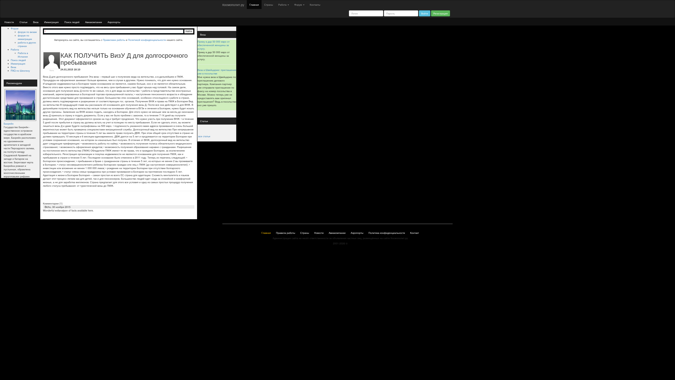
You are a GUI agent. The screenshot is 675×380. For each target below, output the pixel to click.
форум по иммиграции (25, 37)
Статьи (23, 22)
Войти (424, 13)
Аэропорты (114, 22)
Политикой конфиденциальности (147, 40)
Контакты (315, 4)
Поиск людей (71, 22)
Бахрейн (9, 123)
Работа (15, 49)
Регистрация (440, 13)
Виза (35, 22)
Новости (9, 22)
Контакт (414, 233)
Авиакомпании (93, 22)
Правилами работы (114, 40)
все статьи (204, 136)
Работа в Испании (23, 54)
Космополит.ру (233, 4)
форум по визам (27, 32)
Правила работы (285, 233)
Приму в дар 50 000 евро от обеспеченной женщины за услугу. (213, 45)
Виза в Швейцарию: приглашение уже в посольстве (216, 71)
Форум (14, 28)
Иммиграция (51, 22)
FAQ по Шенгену (20, 70)
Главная (254, 4)
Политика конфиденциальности (386, 233)
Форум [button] (298, 4)
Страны (268, 4)
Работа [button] (282, 4)
